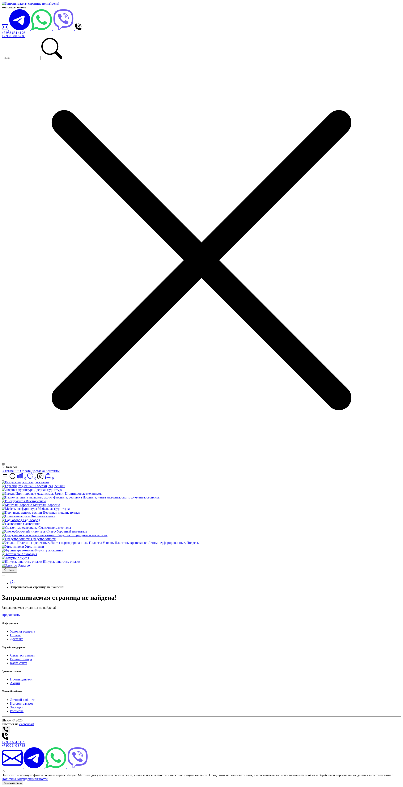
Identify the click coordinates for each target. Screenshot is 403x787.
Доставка (38, 471)
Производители (21, 679)
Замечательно (12, 783)
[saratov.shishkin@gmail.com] (5, 29)
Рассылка (17, 711)
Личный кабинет (22, 699)
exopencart (26, 724)
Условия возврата (22, 631)
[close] (3, 464)
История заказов (22, 703)
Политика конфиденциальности (25, 779)
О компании (11, 471)
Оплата (25, 471)
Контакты (53, 471)
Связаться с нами (22, 655)
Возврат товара (21, 659)
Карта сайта (18, 663)
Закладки (16, 707)
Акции (15, 683)
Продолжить (11, 615)
